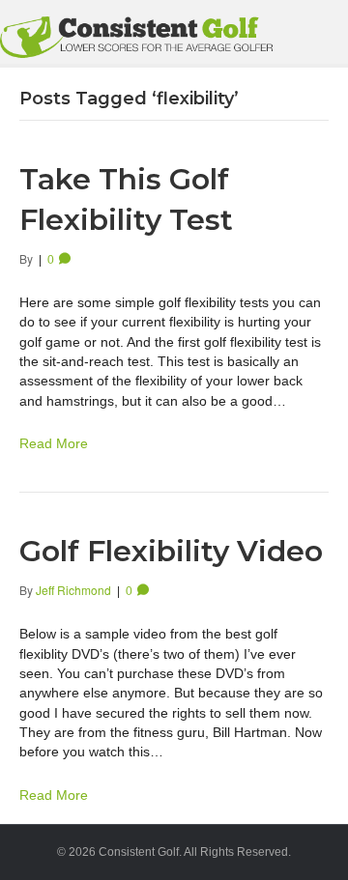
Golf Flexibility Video (171, 551)
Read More (53, 443)
